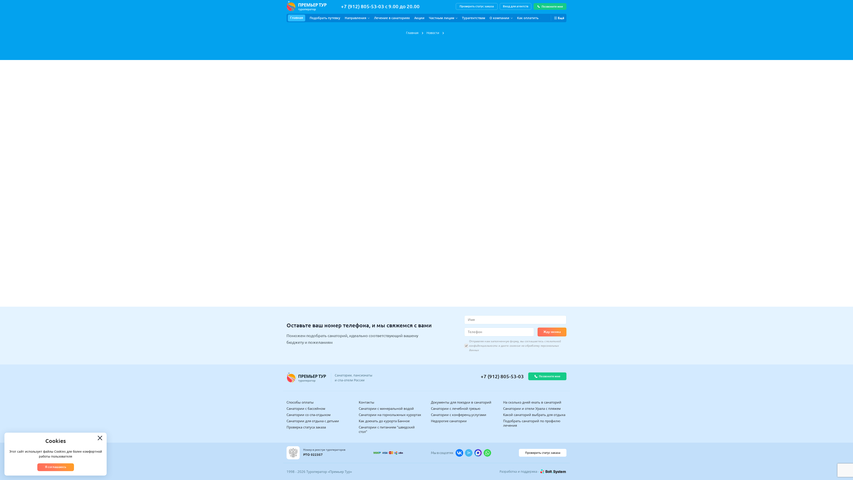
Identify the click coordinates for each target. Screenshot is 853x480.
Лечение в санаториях (392, 18)
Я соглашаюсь (55, 467)
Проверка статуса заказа (306, 427)
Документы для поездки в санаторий (461, 402)
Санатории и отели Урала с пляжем (532, 408)
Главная (296, 18)
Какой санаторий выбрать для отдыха (534, 414)
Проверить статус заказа (477, 6)
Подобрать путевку (325, 18)
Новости (432, 33)
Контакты (366, 402)
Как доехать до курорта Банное (384, 421)
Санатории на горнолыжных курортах (390, 414)
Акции (419, 18)
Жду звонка (552, 332)
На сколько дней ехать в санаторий (532, 402)
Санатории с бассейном (306, 408)
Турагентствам (473, 18)
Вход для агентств (515, 6)
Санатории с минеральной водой (386, 408)
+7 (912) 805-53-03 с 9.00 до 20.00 (380, 6)
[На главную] (307, 6)
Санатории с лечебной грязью (455, 408)
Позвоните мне (552, 6)
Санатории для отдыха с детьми (313, 421)
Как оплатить (527, 18)
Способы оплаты (300, 402)
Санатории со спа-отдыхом (309, 414)
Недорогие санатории (449, 421)
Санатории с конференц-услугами (458, 414)
